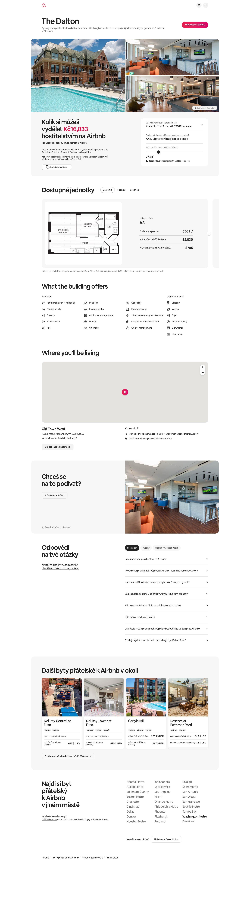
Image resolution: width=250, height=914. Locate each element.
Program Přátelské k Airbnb (166, 548)
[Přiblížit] (202, 367)
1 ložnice (121, 190)
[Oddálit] (202, 372)
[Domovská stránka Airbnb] (44, 5)
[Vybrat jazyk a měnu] (199, 5)
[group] (174, 142)
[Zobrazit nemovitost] (62, 713)
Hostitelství (132, 548)
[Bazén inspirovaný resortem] (78, 75)
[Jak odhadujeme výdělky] (170, 248)
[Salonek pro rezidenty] (172, 57)
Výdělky (146, 548)
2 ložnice (134, 190)
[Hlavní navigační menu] (205, 5)
